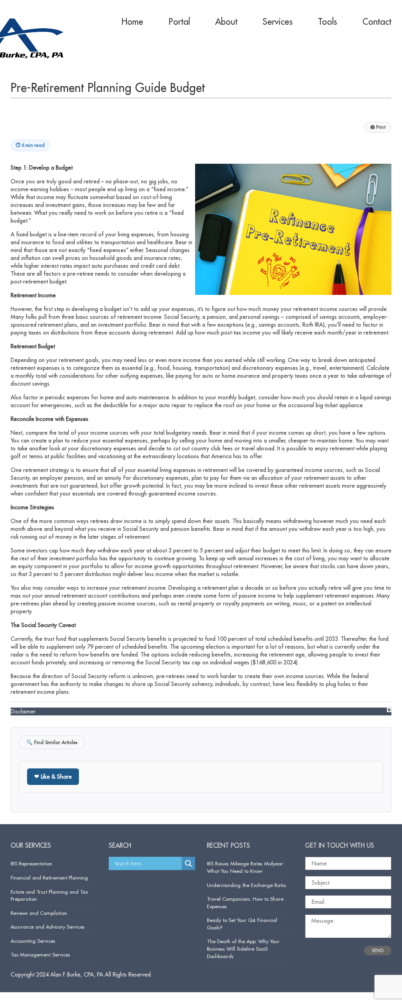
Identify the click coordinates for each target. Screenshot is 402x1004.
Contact (376, 21)
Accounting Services (33, 941)
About (226, 21)
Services (278, 21)
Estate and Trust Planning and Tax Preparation (49, 895)
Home (132, 21)
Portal (179, 21)
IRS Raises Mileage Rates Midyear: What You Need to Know (245, 867)
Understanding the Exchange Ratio (246, 885)
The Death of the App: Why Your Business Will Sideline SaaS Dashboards (243, 948)
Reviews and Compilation (39, 913)
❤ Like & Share (53, 776)
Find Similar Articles (51, 742)
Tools (327, 21)
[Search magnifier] (188, 863)
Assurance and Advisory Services (48, 927)
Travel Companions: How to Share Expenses (245, 902)
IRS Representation (31, 863)
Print (378, 127)
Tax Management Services (40, 954)
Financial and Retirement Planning (49, 877)
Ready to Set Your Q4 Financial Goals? (242, 924)
